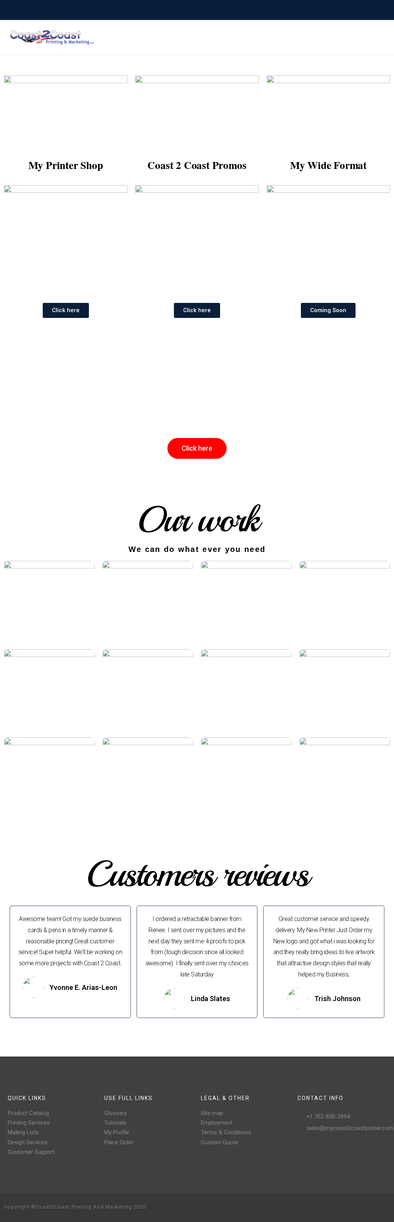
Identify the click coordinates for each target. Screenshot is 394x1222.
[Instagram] (347, 1207)
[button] (66, 310)
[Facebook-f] (335, 1207)
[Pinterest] (359, 1207)
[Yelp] (372, 1207)
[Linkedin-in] (384, 1207)
